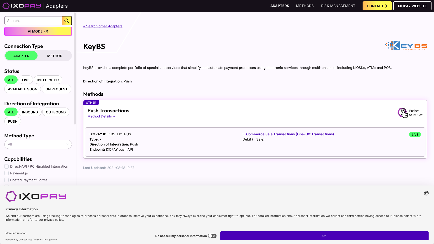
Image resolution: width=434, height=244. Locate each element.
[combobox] (38, 144)
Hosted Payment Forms (28, 180)
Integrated (48, 80)
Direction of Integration (31, 103)
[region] (38, 121)
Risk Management (338, 6)
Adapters (279, 6)
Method (54, 56)
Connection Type (23, 46)
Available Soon (22, 89)
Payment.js (19, 173)
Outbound (56, 112)
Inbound (30, 112)
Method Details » (101, 116)
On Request (56, 89)
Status (11, 71)
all (11, 80)
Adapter (21, 56)
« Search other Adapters (103, 26)
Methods (305, 6)
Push (12, 121)
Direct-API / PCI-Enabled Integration (39, 166)
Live (25, 80)
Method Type (19, 135)
